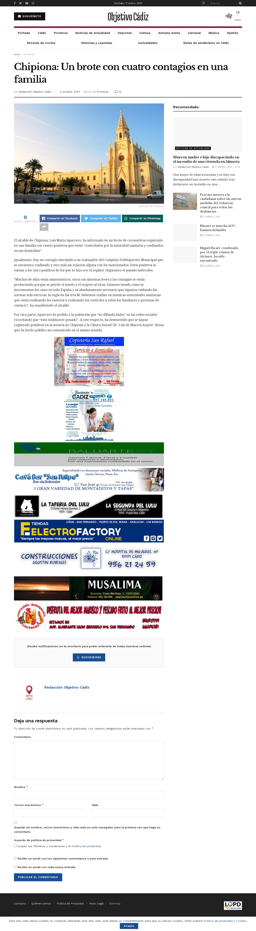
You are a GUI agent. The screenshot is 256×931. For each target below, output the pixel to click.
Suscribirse (91, 657)
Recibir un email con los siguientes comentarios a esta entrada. (63, 858)
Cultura (144, 33)
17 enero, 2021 (223, 167)
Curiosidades (147, 43)
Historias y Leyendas (96, 43)
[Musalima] (88, 588)
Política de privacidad (86, 846)
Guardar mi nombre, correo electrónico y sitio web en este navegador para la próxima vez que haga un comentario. (87, 829)
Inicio (17, 54)
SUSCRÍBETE (31, 16)
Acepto (129, 925)
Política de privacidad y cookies (225, 920)
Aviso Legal (96, 903)
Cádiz (42, 33)
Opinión (232, 33)
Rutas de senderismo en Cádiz (206, 43)
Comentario (22, 736)
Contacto (20, 903)
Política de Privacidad (70, 903)
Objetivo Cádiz (128, 16)
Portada (24, 33)
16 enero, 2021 (211, 265)
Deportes (125, 33)
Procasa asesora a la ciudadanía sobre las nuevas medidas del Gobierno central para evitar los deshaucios (220, 203)
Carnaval (194, 33)
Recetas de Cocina (41, 43)
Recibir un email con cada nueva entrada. (47, 867)
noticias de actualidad (193, 148)
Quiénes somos (41, 903)
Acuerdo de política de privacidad (39, 840)
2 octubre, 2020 (70, 91)
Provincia (61, 33)
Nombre (21, 787)
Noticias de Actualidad (92, 33)
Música (214, 33)
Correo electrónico (29, 805)
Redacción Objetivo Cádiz (35, 91)
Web (95, 805)
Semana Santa (169, 33)
